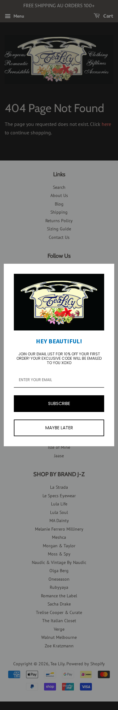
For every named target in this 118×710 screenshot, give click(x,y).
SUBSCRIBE (59, 403)
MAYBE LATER (59, 428)
